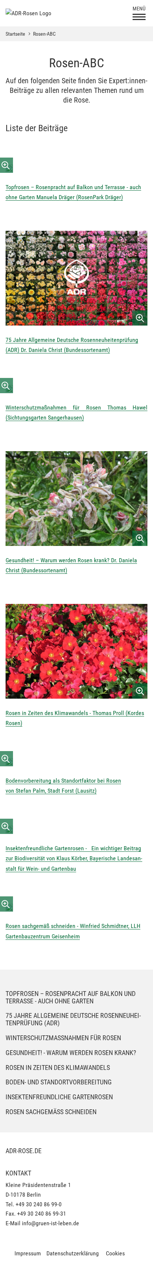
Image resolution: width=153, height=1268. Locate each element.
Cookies (115, 1253)
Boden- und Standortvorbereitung (59, 1082)
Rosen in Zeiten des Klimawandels (58, 1067)
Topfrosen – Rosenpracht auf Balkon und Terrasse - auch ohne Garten (71, 997)
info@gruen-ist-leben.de (50, 1223)
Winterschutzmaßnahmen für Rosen (63, 1038)
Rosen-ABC (44, 34)
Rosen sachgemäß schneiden (51, 1112)
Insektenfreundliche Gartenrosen (59, 1097)
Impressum (27, 1253)
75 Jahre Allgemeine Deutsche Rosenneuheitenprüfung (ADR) (73, 1019)
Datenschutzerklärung (72, 1253)
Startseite (15, 34)
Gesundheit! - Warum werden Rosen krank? (71, 1053)
